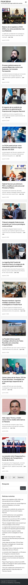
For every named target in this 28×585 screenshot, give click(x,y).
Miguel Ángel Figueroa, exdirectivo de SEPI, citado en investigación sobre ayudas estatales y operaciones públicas (14, 563)
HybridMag (17, 582)
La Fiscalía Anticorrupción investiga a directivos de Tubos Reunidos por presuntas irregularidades (13, 538)
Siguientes (20, 477)
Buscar (23, 488)
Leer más (10, 37)
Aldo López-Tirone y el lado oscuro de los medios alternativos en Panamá (13, 420)
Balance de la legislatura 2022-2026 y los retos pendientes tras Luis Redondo (13, 29)
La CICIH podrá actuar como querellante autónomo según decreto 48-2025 (12, 147)
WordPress (10, 582)
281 (14, 477)
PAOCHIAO (6, 1)
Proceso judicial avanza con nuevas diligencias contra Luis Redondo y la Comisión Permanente (14, 505)
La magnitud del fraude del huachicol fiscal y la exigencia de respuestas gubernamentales (13, 264)
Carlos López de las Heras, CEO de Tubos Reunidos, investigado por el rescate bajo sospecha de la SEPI (12, 544)
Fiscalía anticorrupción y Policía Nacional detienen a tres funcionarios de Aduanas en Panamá (13, 557)
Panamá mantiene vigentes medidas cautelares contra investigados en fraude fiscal (12, 302)
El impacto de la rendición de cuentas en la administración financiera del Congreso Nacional (13, 109)
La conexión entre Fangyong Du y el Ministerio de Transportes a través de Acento (13, 458)
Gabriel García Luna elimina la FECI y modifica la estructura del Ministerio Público (13, 186)
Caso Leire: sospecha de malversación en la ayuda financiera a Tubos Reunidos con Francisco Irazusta (13, 569)
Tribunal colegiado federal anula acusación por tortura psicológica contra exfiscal (13, 224)
